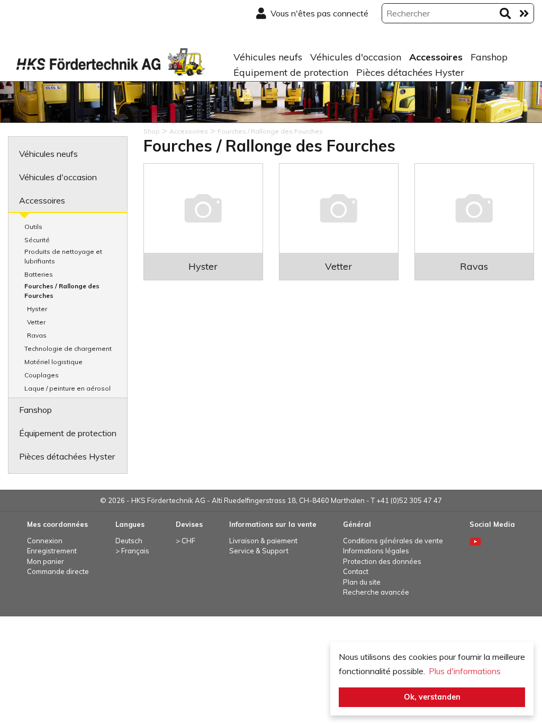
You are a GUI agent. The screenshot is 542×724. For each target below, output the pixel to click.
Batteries (38, 274)
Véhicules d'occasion (355, 57)
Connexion (44, 540)
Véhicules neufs (267, 57)
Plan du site (362, 582)
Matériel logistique (53, 362)
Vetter (36, 322)
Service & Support (258, 550)
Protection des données (382, 561)
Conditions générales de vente (393, 540)
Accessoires (436, 57)
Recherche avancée (376, 592)
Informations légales (376, 550)
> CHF (185, 540)
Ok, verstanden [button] (432, 697)
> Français (132, 550)
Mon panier (45, 561)
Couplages (41, 375)
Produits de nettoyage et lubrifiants (63, 256)
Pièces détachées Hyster (410, 72)
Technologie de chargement (68, 348)
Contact (355, 571)
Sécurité (37, 240)
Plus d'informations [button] (465, 671)
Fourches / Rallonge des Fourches (62, 290)
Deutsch (128, 540)
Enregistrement (52, 550)
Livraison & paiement (263, 540)
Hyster (37, 309)
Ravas (37, 335)
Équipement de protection (290, 72)
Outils (33, 227)
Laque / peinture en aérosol (67, 388)
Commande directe (58, 571)
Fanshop (489, 57)
